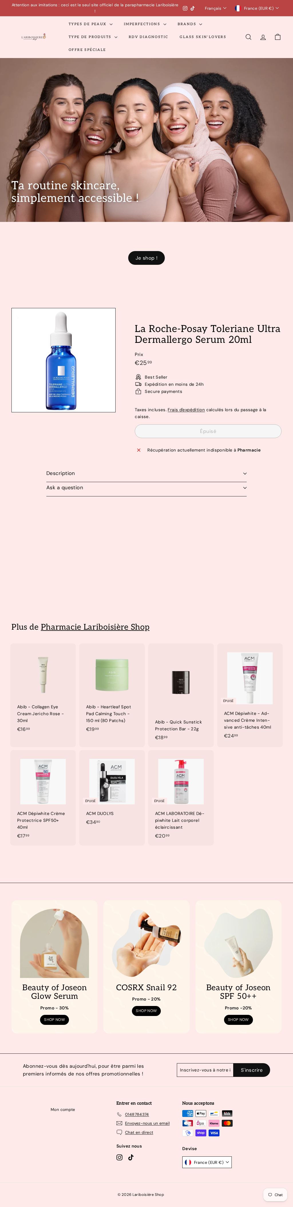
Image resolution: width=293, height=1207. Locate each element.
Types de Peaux (88, 24)
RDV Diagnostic (149, 37)
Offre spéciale (87, 50)
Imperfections (143, 24)
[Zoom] (63, 360)
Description (60, 473)
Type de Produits (91, 37)
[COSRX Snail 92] (146, 943)
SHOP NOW (54, 1019)
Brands (188, 24)
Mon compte (63, 1109)
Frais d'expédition (186, 410)
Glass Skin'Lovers (203, 37)
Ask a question (64, 487)
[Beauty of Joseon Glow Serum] (54, 943)
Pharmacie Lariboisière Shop (95, 627)
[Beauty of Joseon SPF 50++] (238, 943)
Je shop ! (146, 258)
